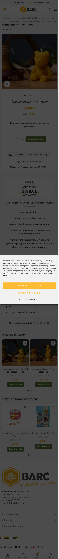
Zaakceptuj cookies (29, 285)
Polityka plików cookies (28, 299)
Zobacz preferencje (29, 293)
